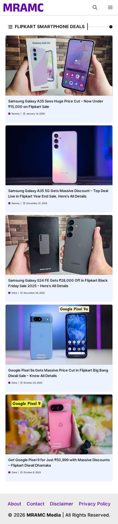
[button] (95, 7)
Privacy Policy (95, 504)
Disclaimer (61, 504)
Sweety (16, 113)
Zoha (14, 293)
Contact (35, 504)
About (14, 504)
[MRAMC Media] (23, 7)
